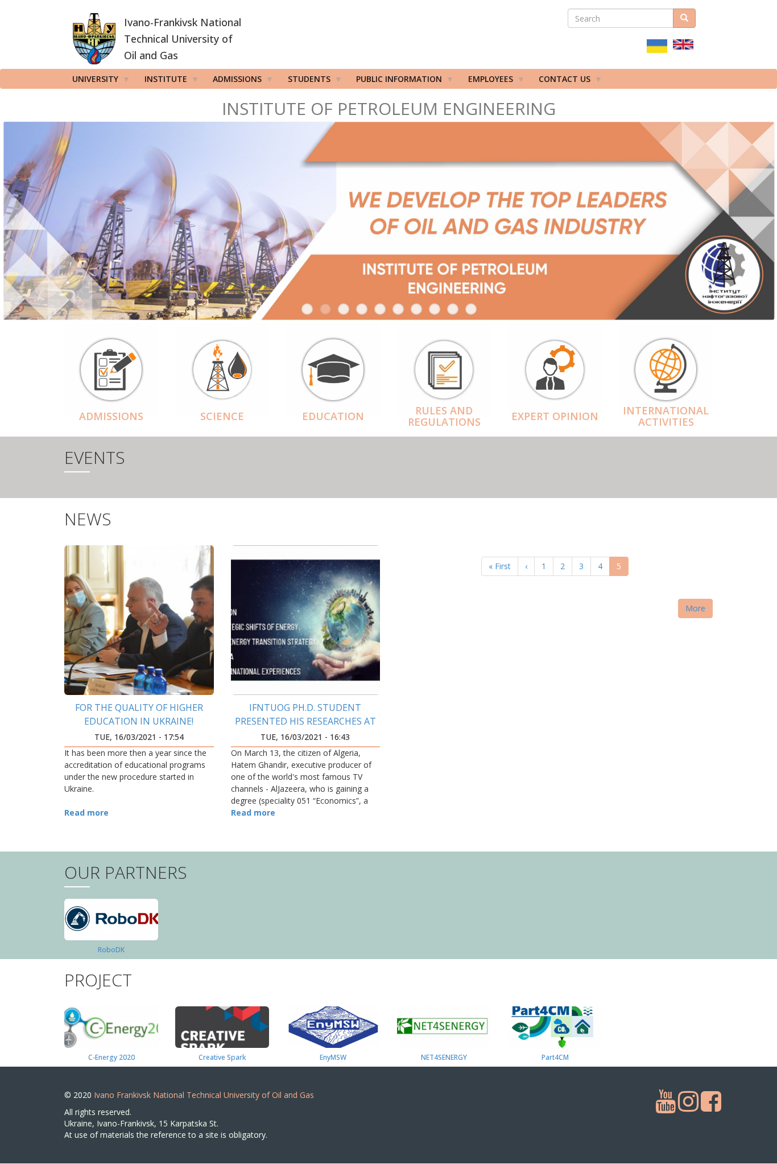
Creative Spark (222, 1057)
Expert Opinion (554, 416)
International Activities (666, 416)
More (695, 608)
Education (333, 416)
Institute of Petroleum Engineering (389, 108)
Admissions (111, 416)
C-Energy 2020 (111, 1057)
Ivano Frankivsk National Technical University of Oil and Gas (204, 1094)
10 (471, 309)
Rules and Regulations (444, 416)
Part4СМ (555, 1057)
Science (222, 416)
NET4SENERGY (444, 1057)
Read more (86, 812)
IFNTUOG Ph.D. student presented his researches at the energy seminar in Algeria (305, 721)
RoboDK (111, 950)
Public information (395, 81)
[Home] (94, 38)
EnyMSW (333, 1057)
